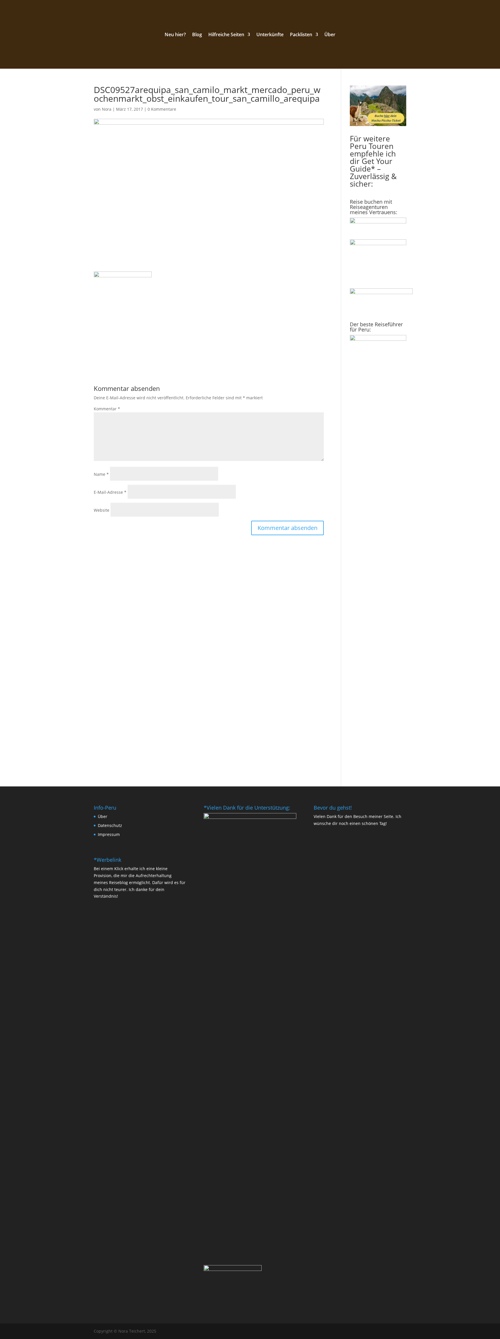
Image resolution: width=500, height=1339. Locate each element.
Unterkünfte (270, 35)
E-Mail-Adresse (110, 492)
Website (101, 510)
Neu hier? (175, 35)
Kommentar (107, 408)
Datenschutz (110, 825)
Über (329, 35)
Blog (197, 35)
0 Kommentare (162, 109)
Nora (106, 109)
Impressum (109, 834)
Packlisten (301, 35)
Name (101, 474)
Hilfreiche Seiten (226, 35)
